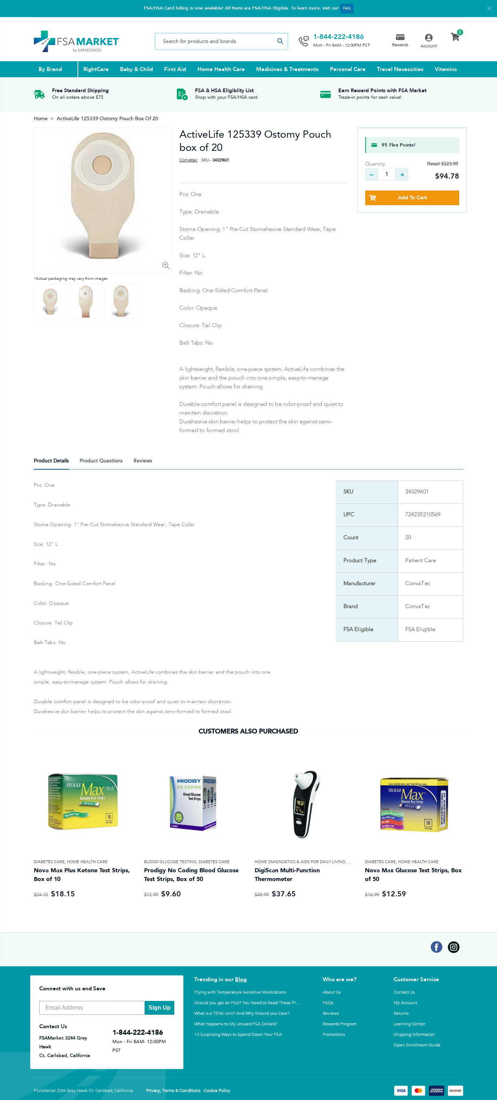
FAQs (328, 1003)
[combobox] (221, 41)
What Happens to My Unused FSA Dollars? (235, 1024)
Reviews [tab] (143, 461)
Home (41, 119)
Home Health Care (87, 862)
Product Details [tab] (51, 461)
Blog (241, 979)
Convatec (188, 160)
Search (280, 41)
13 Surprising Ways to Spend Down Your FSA (238, 1034)
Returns (401, 1013)
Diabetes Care (49, 862)
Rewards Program (340, 1024)
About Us (332, 992)
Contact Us (404, 992)
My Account (405, 1003)
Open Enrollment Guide (417, 1045)
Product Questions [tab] (101, 461)
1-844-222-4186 (338, 37)
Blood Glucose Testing (170, 862)
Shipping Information (414, 1034)
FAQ (347, 8)
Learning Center (409, 1024)
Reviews (331, 1013)
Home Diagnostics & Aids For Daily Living (300, 862)
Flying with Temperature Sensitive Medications (240, 992)
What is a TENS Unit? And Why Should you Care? (242, 1013)
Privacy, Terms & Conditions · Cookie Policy (188, 1091)
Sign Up (159, 1008)
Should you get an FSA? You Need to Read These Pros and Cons (256, 1003)
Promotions (334, 1034)
